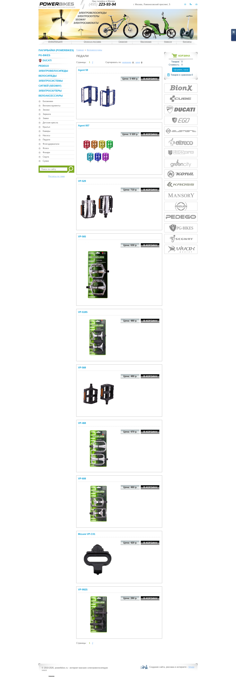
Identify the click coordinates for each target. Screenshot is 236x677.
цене (137, 62)
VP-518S (82, 312)
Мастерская (145, 42)
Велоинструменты (51, 105)
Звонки (46, 110)
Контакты (187, 42)
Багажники (48, 101)
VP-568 (82, 367)
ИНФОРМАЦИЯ (55, 42)
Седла (46, 157)
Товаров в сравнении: (181, 75)
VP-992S (82, 589)
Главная (80, 50)
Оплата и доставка (92, 42)
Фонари (46, 152)
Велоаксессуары (94, 50)
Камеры (46, 131)
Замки (46, 118)
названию (126, 62)
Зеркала (47, 114)
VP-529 (82, 181)
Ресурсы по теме (56, 176)
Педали (46, 139)
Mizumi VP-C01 (86, 534)
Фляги (46, 148)
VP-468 (82, 423)
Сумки (46, 161)
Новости (168, 42)
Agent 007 (83, 125)
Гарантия (123, 42)
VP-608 (82, 478)
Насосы (46, 135)
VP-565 (82, 236)
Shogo (191, 667)
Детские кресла (50, 122)
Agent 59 (83, 70)
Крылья (46, 127)
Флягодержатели (51, 144)
